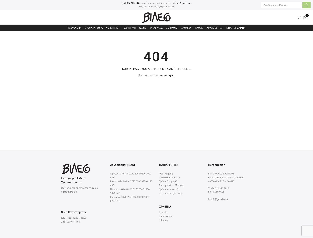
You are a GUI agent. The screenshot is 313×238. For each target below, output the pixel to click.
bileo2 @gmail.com (218, 199)
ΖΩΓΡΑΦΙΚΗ (172, 28)
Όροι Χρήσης (166, 173)
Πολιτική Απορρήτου (170, 177)
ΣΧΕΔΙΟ (143, 28)
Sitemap (163, 220)
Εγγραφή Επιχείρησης (170, 193)
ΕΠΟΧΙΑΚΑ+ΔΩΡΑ (94, 28)
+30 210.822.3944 (220, 188)
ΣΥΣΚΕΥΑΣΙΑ (156, 28)
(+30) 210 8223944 (130, 3)
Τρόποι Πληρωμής (168, 181)
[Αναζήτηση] (306, 5)
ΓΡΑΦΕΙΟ (198, 28)
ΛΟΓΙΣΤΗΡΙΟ (112, 28)
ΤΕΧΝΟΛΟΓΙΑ (74, 28)
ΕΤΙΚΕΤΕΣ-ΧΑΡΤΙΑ (235, 28)
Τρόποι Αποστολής (169, 189)
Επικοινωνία (165, 216)
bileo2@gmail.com (182, 3)
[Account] (299, 17)
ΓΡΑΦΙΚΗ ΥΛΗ (129, 28)
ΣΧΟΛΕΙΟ (186, 28)
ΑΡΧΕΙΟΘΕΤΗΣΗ (215, 28)
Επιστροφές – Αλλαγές (171, 185)
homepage (166, 75)
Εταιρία (163, 212)
